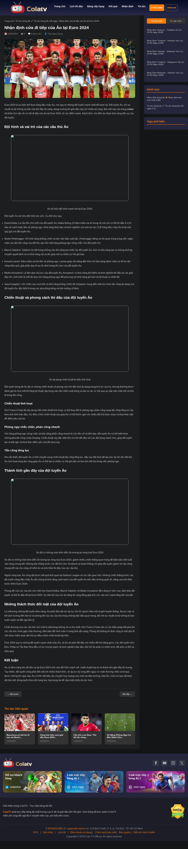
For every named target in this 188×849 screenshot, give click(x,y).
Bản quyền (124, 832)
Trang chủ (59, 6)
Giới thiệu (48, 832)
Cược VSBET (157, 8)
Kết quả (113, 6)
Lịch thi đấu (76, 6)
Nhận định (127, 6)
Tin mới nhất (156, 21)
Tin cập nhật (175, 21)
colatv (130, 109)
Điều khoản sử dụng (81, 832)
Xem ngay (78, 787)
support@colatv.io (76, 828)
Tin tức (142, 6)
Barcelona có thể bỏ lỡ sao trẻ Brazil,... (18, 736)
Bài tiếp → (127, 694)
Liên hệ (62, 832)
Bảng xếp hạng (95, 6)
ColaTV (7, 812)
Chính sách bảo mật (105, 832)
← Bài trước (13, 694)
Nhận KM (171, 8)
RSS (35, 832)
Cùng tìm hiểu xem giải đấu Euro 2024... (51, 736)
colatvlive (15, 787)
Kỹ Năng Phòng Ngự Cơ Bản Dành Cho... (119, 736)
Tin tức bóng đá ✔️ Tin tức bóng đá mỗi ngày (36, 21)
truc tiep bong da (52, 680)
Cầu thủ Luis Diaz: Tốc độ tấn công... (84, 736)
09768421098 (55, 828)
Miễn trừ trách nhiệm (144, 832)
